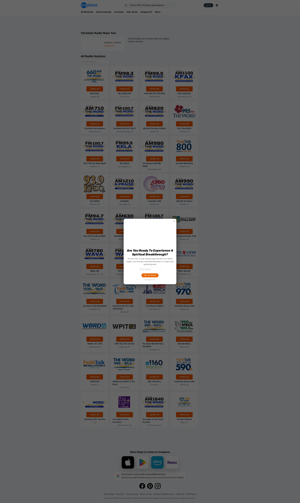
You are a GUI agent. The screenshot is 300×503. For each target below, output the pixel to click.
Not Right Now (150, 280)
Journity (171, 286)
